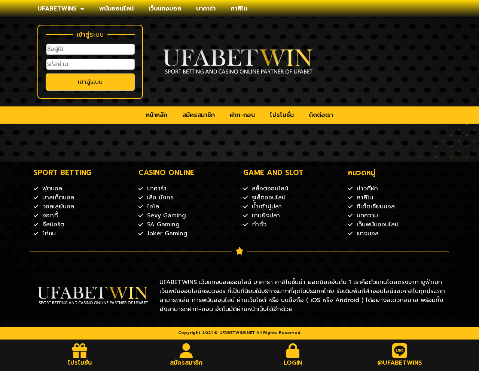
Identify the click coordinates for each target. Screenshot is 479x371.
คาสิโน (239, 8)
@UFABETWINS (399, 362)
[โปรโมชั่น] (79, 350)
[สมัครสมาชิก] (186, 350)
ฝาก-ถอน (242, 115)
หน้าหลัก (156, 115)
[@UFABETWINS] (399, 350)
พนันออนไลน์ (116, 8)
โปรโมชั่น (282, 115)
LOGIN (293, 362)
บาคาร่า (206, 8)
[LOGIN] (293, 350)
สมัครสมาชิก (198, 115)
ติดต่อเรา (321, 115)
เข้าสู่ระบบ (90, 82)
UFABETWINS (57, 8)
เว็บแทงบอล (165, 8)
